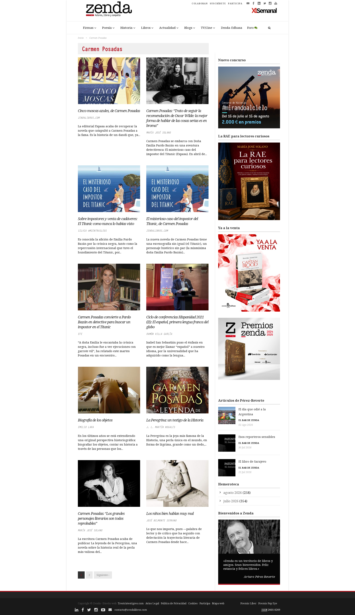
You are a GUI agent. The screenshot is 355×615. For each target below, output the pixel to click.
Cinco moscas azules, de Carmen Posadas (109, 110)
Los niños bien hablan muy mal (170, 513)
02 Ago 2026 (246, 425)
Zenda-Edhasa (231, 28)
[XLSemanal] (264, 10)
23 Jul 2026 (245, 472)
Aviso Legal (152, 603)
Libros (146, 28)
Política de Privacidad (173, 603)
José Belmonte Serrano (161, 520)
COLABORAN (200, 3)
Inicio (81, 37)
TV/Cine (206, 28)
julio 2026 (231, 501)
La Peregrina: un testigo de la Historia (174, 420)
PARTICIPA (235, 3)
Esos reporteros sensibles (257, 437)
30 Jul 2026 (245, 447)
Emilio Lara (86, 427)
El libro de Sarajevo (252, 461)
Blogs (188, 28)
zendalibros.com (88, 118)
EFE (80, 334)
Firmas (88, 28)
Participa (204, 603)
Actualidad (167, 28)
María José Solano (158, 132)
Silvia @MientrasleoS (92, 230)
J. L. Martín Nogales (160, 427)
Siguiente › (103, 575)
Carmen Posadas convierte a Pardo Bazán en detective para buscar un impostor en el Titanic (104, 321)
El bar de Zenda (249, 420)
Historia (126, 28)
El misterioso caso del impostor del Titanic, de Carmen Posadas (172, 221)
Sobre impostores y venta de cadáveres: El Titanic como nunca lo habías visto (107, 221)
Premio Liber (248, 603)
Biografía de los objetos (95, 420)
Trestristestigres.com (131, 603)
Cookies (193, 603)
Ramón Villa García (159, 334)
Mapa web (218, 603)
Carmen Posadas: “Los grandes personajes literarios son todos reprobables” (101, 518)
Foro (250, 28)
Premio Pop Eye (267, 603)
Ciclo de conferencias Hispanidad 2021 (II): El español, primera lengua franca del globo (177, 321)
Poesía (107, 28)
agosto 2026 (232, 492)
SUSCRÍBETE (218, 3)
